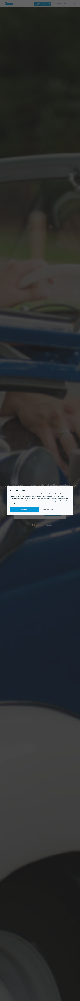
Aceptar (24, 509)
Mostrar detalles (47, 509)
